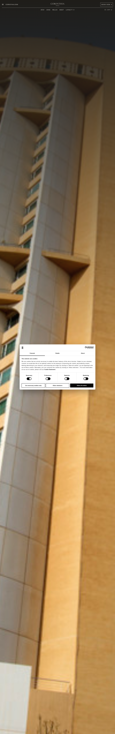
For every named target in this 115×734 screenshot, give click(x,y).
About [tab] (83, 353)
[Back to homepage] (57, 4)
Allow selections (57, 385)
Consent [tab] (32, 353)
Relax (55, 10)
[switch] (48, 378)
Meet (61, 10)
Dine (48, 10)
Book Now (105, 4)
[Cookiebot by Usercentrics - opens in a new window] (86, 347)
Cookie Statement (49, 369)
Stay (42, 10)
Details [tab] (57, 353)
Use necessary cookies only (33, 385)
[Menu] (3, 4)
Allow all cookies (82, 385)
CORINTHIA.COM (12, 4)
